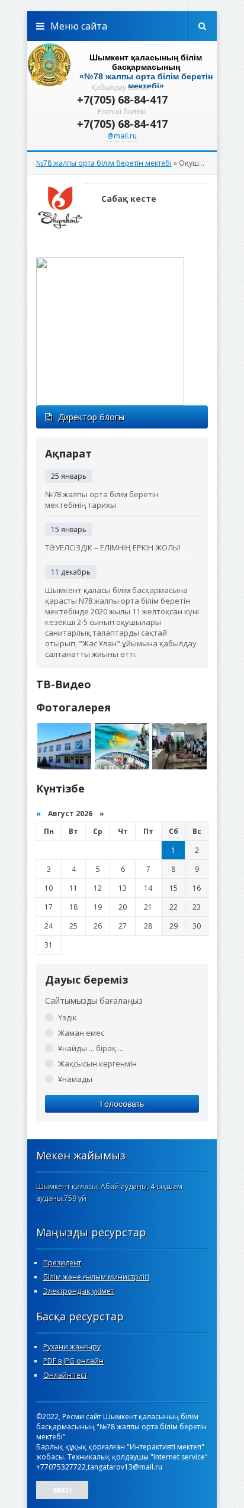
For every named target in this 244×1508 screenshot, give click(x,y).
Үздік (67, 1017)
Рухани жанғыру (72, 1347)
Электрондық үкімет (78, 1291)
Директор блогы (91, 417)
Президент (62, 1263)
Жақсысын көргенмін (97, 1063)
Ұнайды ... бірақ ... (90, 1048)
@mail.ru (122, 136)
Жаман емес (81, 1032)
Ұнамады (75, 1079)
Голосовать (122, 1104)
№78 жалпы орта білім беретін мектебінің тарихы (102, 499)
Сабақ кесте (128, 198)
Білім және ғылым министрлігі (96, 1277)
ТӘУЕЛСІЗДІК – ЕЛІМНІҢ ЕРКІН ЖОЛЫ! (113, 547)
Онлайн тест (65, 1375)
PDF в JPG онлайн (73, 1361)
